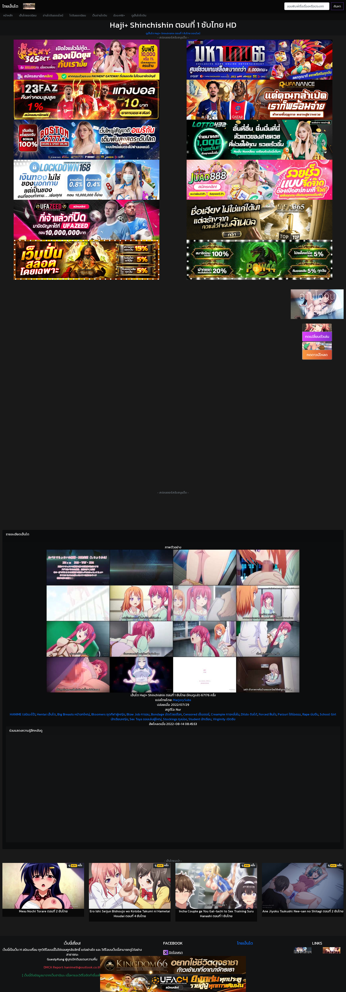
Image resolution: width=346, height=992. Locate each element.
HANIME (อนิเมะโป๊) (22, 714)
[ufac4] (173, 983)
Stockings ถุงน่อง (175, 719)
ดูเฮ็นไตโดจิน (138, 15)
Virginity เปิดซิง (224, 719)
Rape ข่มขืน (310, 714)
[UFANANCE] (259, 100)
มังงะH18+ (119, 15)
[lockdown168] (86, 180)
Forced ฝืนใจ (267, 714)
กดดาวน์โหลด (317, 354)
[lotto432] (259, 140)
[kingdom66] (173, 965)
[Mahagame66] (259, 60)
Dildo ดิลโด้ (249, 714)
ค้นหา (337, 6)
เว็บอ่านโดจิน (99, 15)
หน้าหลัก (8, 15)
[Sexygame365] (86, 60)
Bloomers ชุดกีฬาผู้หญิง (108, 714)
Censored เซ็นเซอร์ (196, 714)
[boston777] (86, 140)
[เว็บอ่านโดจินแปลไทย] (317, 317)
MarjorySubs (182, 699)
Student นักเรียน (199, 719)
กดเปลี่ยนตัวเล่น (317, 336)
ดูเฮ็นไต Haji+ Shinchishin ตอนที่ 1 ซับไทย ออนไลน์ (173, 33)
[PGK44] (86, 260)
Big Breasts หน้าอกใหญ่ (73, 714)
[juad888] (259, 180)
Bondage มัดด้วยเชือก (166, 714)
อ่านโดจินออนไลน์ (53, 15)
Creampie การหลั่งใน (225, 714)
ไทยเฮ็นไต (10, 6)
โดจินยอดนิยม (77, 15)
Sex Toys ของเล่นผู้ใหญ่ (146, 719)
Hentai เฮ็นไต (46, 714)
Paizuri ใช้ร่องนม (289, 714)
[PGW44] (259, 260)
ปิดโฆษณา (175, 952)
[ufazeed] (86, 220)
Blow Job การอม (138, 714)
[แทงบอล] (86, 100)
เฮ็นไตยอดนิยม (27, 15)
